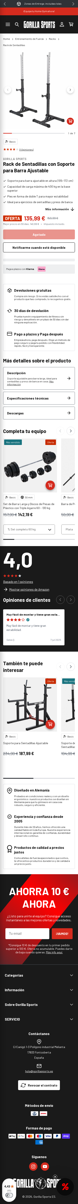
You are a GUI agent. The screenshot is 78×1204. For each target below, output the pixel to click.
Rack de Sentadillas (14, 45)
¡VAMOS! (62, 934)
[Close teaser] (55, 1177)
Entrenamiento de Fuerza (29, 38)
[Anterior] (60, 431)
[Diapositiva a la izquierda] (7, 89)
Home (6, 38)
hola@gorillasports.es (39, 1071)
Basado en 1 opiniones (18, 582)
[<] (4, 4)
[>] (73, 4)
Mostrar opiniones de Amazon (29, 589)
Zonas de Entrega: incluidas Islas (43, 3)
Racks (52, 38)
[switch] (9, 1195)
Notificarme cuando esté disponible (39, 247)
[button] (16, 24)
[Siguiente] (71, 431)
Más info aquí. (54, 952)
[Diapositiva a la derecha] (70, 89)
